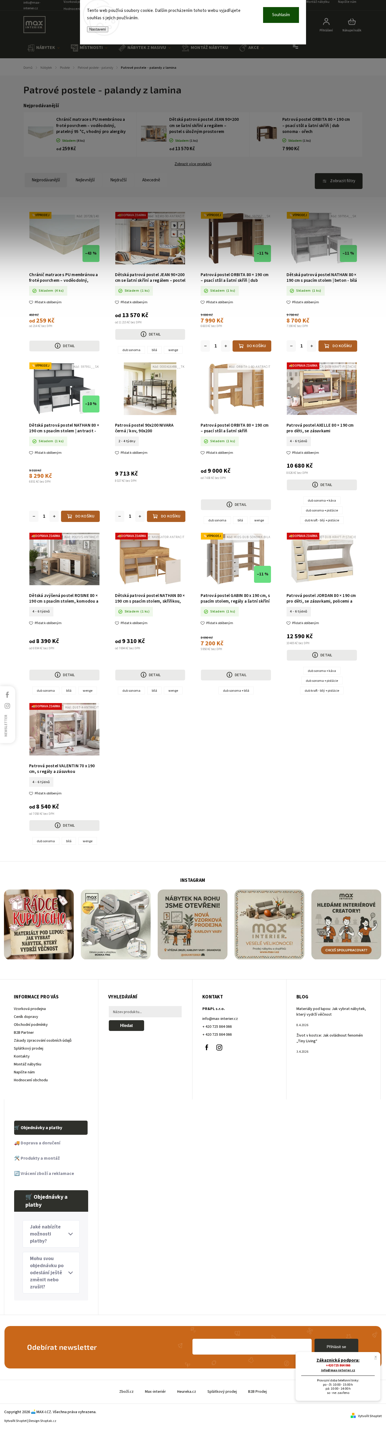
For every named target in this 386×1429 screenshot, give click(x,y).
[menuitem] (43, 48)
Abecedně (151, 180)
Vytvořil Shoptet (370, 1416)
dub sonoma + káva (322, 500)
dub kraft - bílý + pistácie (322, 520)
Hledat (126, 1025)
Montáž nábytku (27, 1064)
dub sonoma (131, 350)
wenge (173, 350)
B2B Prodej (257, 1391)
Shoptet (21, 1421)
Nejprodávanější (46, 180)
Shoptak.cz (48, 1421)
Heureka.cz (186, 1391)
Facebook (206, 1047)
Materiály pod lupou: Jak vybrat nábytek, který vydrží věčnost (331, 1011)
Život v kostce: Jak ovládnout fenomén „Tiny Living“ (329, 1038)
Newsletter (5, 725)
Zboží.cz (126, 1391)
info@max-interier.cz (220, 1019)
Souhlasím (281, 15)
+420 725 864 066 (338, 1365)
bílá (154, 350)
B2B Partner (24, 1032)
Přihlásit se (336, 1346)
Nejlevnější (85, 180)
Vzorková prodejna (30, 1009)
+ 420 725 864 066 (217, 1027)
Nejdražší (118, 180)
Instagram (219, 1047)
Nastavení (97, 29)
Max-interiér (155, 1391)
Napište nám (24, 1072)
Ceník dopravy (26, 1017)
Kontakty (22, 1056)
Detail (69, 346)
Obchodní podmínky (31, 1025)
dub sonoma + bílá (236, 690)
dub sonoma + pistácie (322, 510)
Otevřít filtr (339, 181)
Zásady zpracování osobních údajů (42, 1040)
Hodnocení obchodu (79, 9)
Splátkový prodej (28, 1048)
